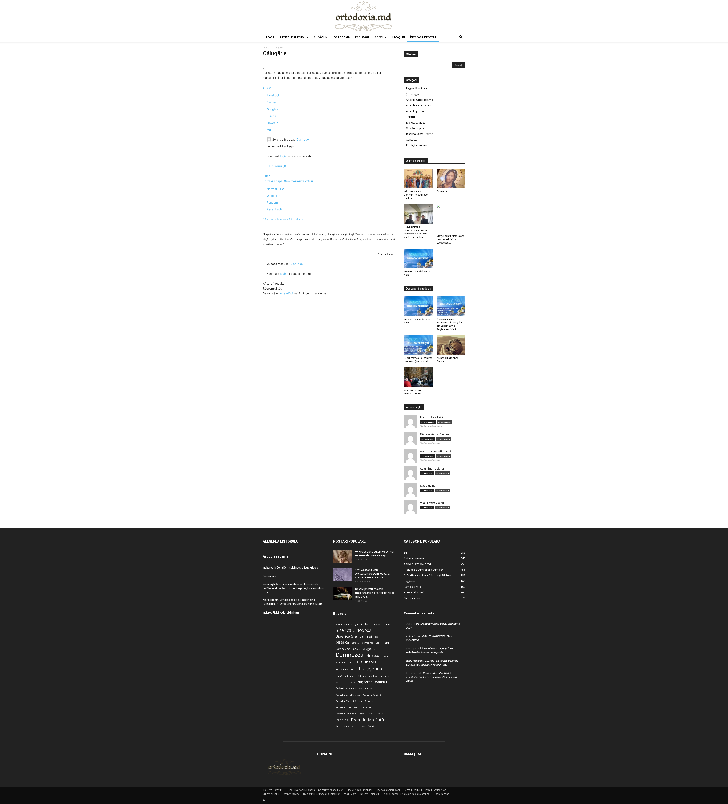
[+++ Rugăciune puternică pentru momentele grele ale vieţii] (342, 556)
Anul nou (365, 624)
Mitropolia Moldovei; (368, 676)
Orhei (340, 688)
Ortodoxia (342, 37)
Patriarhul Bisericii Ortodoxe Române (354, 701)
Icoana (385, 656)
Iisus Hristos (365, 662)
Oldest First (274, 195)
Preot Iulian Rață (367, 720)
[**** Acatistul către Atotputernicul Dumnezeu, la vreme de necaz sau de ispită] (342, 574)
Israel (353, 669)
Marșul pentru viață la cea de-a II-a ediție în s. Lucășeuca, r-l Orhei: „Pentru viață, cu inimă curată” (293, 601)
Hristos (372, 655)
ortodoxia (351, 688)
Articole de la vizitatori (419, 105)
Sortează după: (288, 181)
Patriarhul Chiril (343, 707)
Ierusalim (340, 662)
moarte (385, 676)
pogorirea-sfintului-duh (330, 789)
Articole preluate (416, 111)
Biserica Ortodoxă (354, 630)
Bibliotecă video (416, 122)
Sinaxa (362, 726)
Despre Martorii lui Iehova (301, 789)
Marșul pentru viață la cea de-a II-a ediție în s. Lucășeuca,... (450, 239)
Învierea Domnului (369, 793)
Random (272, 202)
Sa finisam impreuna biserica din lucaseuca (406, 793)
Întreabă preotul (423, 37)
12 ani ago (302, 139)
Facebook (273, 95)
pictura (380, 713)
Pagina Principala (416, 88)
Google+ (272, 109)
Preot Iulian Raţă (431, 417)
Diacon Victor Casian (434, 434)
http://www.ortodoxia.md (431, 426)
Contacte (411, 139)
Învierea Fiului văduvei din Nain (281, 612)
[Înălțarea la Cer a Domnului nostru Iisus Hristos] (418, 178)
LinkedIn (272, 123)
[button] (460, 37)
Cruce (356, 649)
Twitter (271, 102)
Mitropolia (350, 676)
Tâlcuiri (410, 117)
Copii (378, 642)
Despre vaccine (291, 793)
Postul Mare (350, 793)
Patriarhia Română (371, 695)
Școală (371, 726)
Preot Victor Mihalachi (435, 451)
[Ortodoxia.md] (364, 16)
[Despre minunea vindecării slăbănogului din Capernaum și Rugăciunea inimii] (451, 306)
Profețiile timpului (417, 145)
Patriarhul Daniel (362, 707)
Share (267, 87)
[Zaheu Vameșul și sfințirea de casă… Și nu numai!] (418, 345)
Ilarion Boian (342, 669)
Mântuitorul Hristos (345, 682)
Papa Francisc (365, 688)
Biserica (387, 624)
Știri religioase (414, 94)
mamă (339, 676)
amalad (410, 636)
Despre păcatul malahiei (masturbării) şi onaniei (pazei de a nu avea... (375, 593)
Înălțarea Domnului (273, 789)
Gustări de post (415, 128)
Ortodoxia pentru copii (388, 789)
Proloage (362, 37)
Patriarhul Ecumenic (346, 713)
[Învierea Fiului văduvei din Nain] (418, 258)
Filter (266, 176)
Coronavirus (343, 649)
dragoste (368, 649)
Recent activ (275, 209)
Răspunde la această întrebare (283, 219)
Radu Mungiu (414, 660)
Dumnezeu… (443, 191)
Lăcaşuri (398, 37)
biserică (342, 642)
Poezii (379, 37)
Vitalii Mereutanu (432, 502)
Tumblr (271, 116)
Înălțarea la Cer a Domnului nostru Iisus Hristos (416, 195)
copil (386, 642)
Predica (342, 720)
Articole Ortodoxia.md (419, 99)
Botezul (355, 642)
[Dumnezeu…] (451, 178)
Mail (269, 129)
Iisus (349, 662)
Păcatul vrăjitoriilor (435, 789)
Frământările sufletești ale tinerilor (321, 793)
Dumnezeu (350, 655)
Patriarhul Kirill (366, 713)
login (283, 156)
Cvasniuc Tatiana (432, 468)
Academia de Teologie (347, 624)
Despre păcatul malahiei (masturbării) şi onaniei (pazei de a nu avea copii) (431, 677)
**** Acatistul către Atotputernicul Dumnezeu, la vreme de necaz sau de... (372, 573)
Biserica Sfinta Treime (419, 134)
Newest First (275, 189)
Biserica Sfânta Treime (357, 636)
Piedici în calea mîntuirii (359, 789)
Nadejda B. (427, 485)
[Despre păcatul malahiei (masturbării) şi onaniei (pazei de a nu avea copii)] (342, 593)
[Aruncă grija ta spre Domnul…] (451, 345)
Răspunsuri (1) (276, 166)
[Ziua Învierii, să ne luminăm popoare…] (418, 377)
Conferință (367, 642)
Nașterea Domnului (373, 682)
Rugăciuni (321, 37)
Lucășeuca (370, 669)
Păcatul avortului (413, 789)
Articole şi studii (292, 37)
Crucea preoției (271, 793)
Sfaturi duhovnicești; (346, 726)
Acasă (269, 37)
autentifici (286, 293)
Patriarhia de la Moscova (348, 695)
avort (377, 624)
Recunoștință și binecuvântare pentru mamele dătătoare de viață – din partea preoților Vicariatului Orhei (293, 588)
